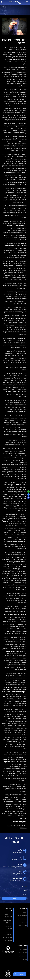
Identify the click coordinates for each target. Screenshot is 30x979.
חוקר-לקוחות (23, 956)
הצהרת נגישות (22, 925)
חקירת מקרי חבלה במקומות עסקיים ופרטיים (7, 934)
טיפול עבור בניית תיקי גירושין (7, 921)
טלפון (20, 850)
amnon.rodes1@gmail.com (12, 867)
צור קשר (24, 922)
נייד (21, 857)
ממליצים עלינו (22, 919)
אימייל (20, 864)
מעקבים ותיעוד (8, 940)
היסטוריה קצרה (22, 952)
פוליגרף (24, 959)
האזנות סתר (23, 949)
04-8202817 (17, 826)
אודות (25, 912)
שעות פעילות (17, 878)
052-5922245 (17, 860)
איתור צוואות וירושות (8, 927)
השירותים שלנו (22, 915)
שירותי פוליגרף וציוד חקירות (8, 915)
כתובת (20, 871)
